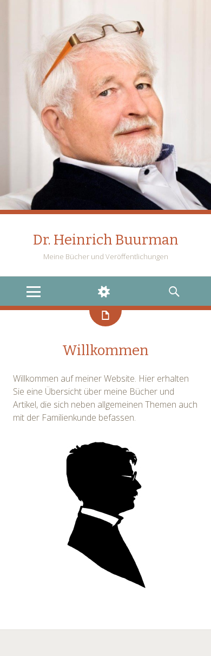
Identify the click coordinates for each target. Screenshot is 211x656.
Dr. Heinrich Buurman (106, 239)
